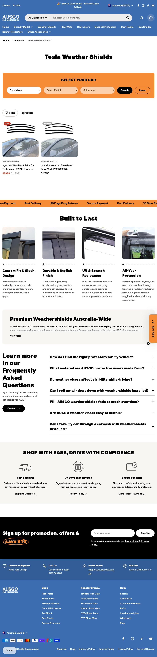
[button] (153, 328)
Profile (16, 5)
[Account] (142, 18)
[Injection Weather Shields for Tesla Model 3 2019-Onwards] (20, 138)
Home (5, 40)
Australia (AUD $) (121, 5)
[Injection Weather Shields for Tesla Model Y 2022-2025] (59, 138)
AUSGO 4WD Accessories (24, 649)
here (17, 569)
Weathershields (10, 161)
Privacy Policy (125, 649)
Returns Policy (106, 649)
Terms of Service (146, 649)
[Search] (128, 18)
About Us (62, 649)
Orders (6, 5)
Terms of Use (132, 541)
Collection (18, 40)
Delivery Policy (87, 649)
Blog (72, 649)
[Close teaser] (148, 343)
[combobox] (78, 17)
